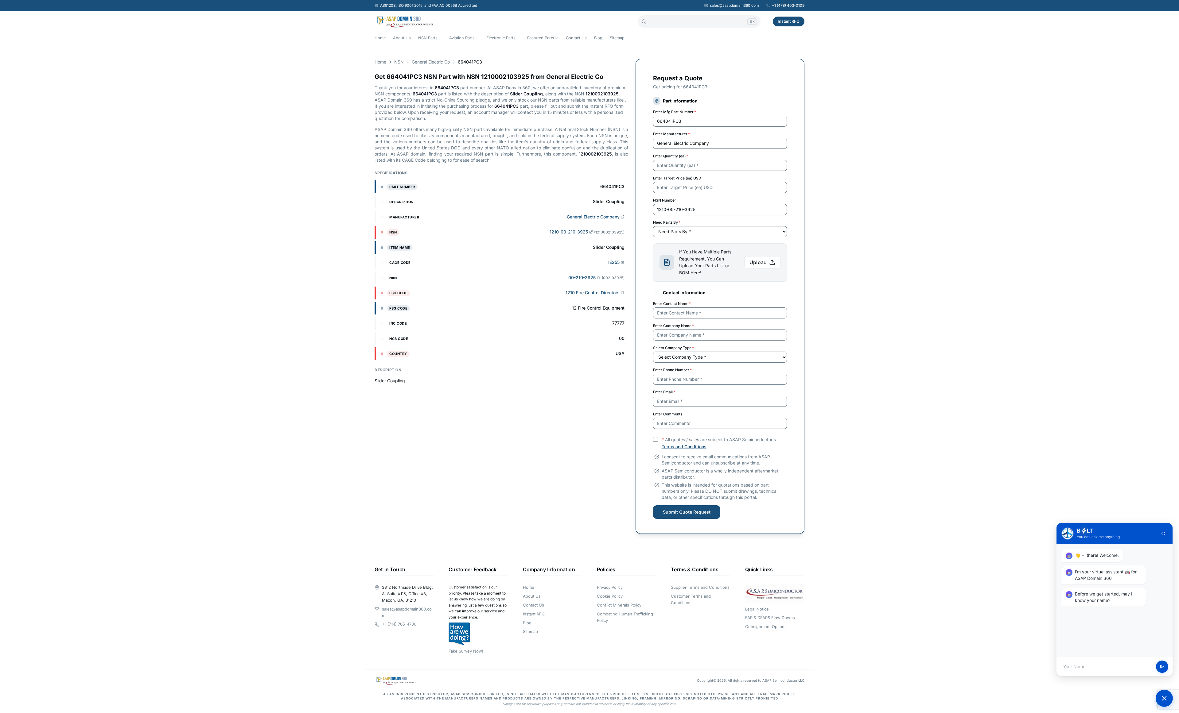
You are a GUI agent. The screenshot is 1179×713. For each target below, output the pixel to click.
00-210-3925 (582, 277)
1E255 (614, 262)
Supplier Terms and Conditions (700, 587)
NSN (399, 61)
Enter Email (664, 392)
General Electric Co (431, 61)
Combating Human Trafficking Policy (625, 617)
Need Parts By (666, 222)
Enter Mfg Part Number (674, 112)
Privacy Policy (610, 587)
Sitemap (617, 38)
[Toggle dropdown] (440, 38)
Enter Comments (667, 414)
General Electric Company (593, 216)
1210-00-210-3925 (569, 231)
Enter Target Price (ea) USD (677, 178)
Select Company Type (673, 347)
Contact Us (576, 38)
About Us (402, 38)
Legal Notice (757, 609)
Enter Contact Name (672, 303)
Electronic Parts (501, 38)
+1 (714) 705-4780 (399, 624)
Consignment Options (766, 626)
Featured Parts (540, 38)
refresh (1163, 533)
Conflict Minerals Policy (619, 605)
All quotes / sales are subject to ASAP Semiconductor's (719, 443)
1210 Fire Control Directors (593, 292)
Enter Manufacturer (671, 134)
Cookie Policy (610, 596)
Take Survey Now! (466, 651)
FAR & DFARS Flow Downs (770, 617)
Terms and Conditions (684, 446)
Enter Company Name (673, 325)
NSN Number (664, 200)
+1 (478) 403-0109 (788, 5)
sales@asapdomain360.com (734, 5)
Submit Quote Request (686, 512)
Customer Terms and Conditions (691, 599)
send (1162, 666)
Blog (598, 38)
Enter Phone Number (672, 370)
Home (380, 38)
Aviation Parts (462, 38)
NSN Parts (428, 38)
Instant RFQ (789, 21)
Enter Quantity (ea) (670, 156)
